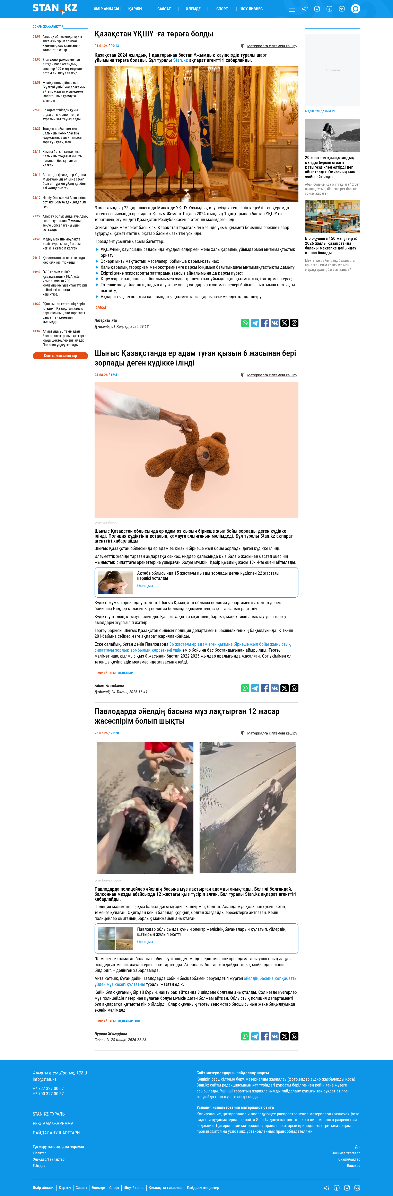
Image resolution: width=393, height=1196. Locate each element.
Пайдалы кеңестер (203, 1187)
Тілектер (39, 1153)
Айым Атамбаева (109, 685)
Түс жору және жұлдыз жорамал (58, 1147)
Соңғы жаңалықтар (60, 355)
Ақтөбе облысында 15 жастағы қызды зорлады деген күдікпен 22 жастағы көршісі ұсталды (208, 576)
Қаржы (135, 9)
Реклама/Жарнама (53, 1123)
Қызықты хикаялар (166, 1187)
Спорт (222, 9)
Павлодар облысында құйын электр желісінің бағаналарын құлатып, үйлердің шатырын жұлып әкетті (211, 932)
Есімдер (39, 1166)
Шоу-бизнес (251, 9)
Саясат (164, 9)
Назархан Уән (106, 320)
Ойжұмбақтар (349, 1159)
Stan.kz (180, 60)
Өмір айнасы (106, 9)
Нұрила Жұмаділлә (111, 1033)
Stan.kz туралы (49, 1114)
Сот (138, 1021)
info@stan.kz (44, 1079)
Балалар (353, 1166)
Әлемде (193, 9)
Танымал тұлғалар (345, 1153)
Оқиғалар (125, 673)
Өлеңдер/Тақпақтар (48, 1159)
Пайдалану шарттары (56, 1132)
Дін (357, 1147)
